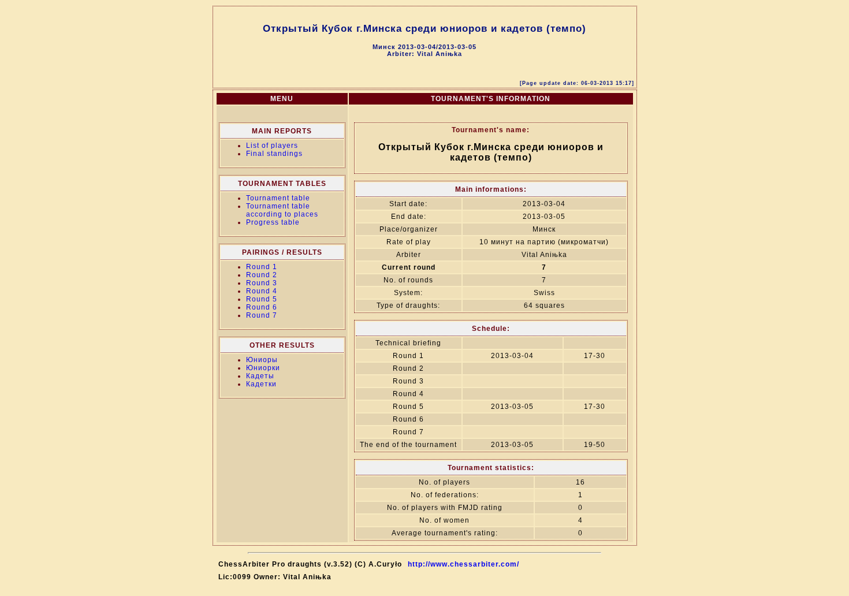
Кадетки (261, 384)
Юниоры (262, 360)
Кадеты (260, 376)
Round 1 (261, 267)
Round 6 (261, 307)
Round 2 (261, 275)
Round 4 (261, 291)
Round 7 (261, 315)
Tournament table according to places (282, 210)
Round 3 (261, 283)
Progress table (273, 222)
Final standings (274, 154)
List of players (272, 145)
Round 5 (261, 299)
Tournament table (278, 198)
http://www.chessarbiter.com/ (463, 564)
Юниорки (263, 368)
